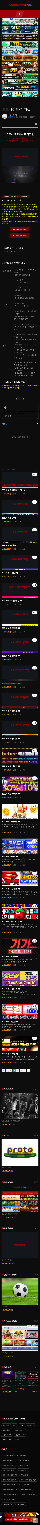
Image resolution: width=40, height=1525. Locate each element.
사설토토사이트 (10, 1274)
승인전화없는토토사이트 (10, 1213)
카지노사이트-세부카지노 (10, 1480)
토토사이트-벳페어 (10, 793)
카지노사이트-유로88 (9, 1485)
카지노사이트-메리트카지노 (28, 1494)
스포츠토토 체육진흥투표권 (11, 1121)
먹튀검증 (7, 1367)
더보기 (36, 1089)
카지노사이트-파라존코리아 (28, 1480)
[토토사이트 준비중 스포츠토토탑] (18, 1517)
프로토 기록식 (6, 1167)
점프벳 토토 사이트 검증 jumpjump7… (33, 1383)
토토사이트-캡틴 (9, 856)
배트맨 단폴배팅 (7, 1260)
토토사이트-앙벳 (23, 1470)
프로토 (6, 1135)
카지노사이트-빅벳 (23, 1485)
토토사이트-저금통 (10, 821)
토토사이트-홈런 (9, 1021)
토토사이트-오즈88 (22, 1465)
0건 (11, 117)
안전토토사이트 (10, 1321)
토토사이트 (8, 1182)
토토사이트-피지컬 (10, 683)
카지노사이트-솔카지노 (27, 1490)
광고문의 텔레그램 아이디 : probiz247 (14, 1504)
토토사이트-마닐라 (8, 1455)
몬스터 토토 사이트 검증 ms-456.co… (20, 1382)
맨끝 (28, 1070)
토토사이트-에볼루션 (11, 600)
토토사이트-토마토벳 (11, 921)
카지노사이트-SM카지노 (10, 1494)
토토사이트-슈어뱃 (10, 738)
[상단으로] (35, 1520)
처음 (3, 1070)
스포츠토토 (8, 1089)
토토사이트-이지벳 (8, 1465)
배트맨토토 (8, 1228)
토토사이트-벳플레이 (9, 1460)
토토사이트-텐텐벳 (23, 1460)
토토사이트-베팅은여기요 (10, 1475)
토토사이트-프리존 (10, 628)
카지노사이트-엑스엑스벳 (10, 1490)
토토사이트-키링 (9, 573)
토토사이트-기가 (9, 956)
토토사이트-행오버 (10, 711)
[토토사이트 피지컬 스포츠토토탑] (20, 165)
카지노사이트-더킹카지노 (10, 1499)
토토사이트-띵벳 (22, 1455)
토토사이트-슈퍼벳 (10, 889)
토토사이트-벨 (8, 517)
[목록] (36, 123)
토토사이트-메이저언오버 (13, 490)
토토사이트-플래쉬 (10, 655)
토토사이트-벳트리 (10, 766)
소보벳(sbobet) (7, 1352)
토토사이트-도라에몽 (9, 1470)
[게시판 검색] (36, 469)
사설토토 (5, 1306)
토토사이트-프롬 (9, 1054)
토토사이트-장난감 (10, 989)
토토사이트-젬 (8, 545)
